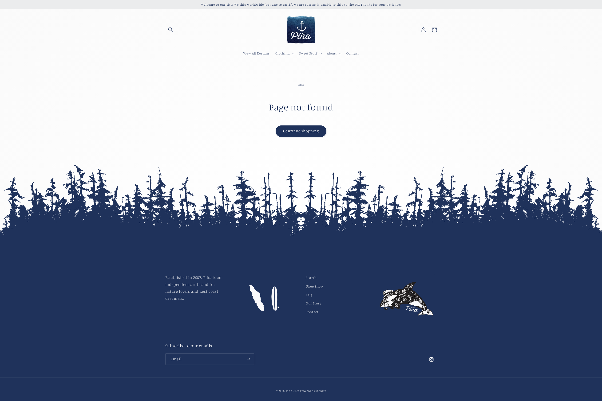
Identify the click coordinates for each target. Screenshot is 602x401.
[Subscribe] (248, 359)
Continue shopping (301, 131)
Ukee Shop (314, 286)
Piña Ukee (292, 391)
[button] (170, 29)
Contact (312, 312)
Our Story (313, 303)
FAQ (309, 295)
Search (311, 278)
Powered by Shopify (313, 391)
